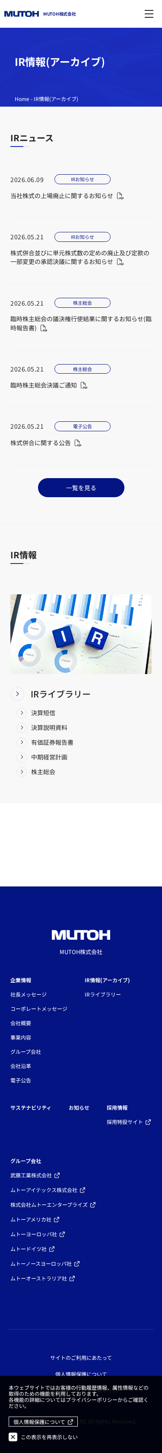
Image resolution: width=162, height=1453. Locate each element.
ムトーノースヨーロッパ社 (41, 1263)
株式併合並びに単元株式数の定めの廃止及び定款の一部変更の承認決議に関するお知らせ (79, 257)
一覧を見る (81, 487)
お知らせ (79, 1107)
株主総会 (43, 771)
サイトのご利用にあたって (81, 1357)
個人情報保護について (81, 1374)
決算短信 (43, 712)
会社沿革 (20, 1065)
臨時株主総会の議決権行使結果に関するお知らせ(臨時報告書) (81, 323)
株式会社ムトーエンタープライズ (49, 1204)
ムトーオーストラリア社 (38, 1278)
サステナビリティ (30, 1107)
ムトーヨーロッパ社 (33, 1234)
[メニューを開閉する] (149, 14)
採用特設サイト (125, 1121)
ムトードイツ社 (28, 1248)
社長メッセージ (28, 994)
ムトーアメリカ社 (30, 1219)
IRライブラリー (61, 693)
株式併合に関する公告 (40, 442)
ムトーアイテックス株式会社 (43, 1189)
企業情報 (20, 980)
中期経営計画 (49, 757)
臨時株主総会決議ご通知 (43, 385)
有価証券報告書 (52, 742)
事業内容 (20, 1037)
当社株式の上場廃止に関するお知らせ (61, 195)
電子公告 (20, 1080)
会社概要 (20, 1022)
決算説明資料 (49, 727)
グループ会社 (25, 1051)
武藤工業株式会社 (31, 1175)
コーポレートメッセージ (38, 1008)
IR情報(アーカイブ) (107, 980)
